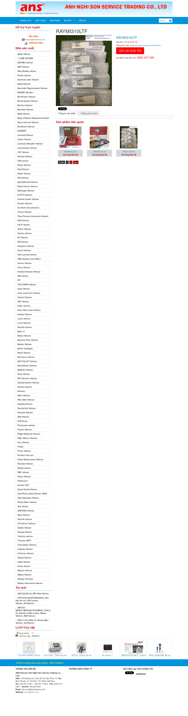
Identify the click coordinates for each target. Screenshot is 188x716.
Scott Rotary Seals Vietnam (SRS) (32, 493)
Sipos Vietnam (23, 514)
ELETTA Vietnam (24, 194)
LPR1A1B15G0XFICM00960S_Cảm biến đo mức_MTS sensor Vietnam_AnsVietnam (32, 600)
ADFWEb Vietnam (25, 62)
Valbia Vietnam (23, 561)
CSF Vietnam (23, 152)
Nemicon (21, 391)
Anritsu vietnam (24, 75)
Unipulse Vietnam (25, 549)
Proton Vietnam (24, 450)
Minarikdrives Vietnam (27, 365)
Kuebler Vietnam (24, 314)
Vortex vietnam (23, 566)
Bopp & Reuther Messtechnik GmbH (33, 118)
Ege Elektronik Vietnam (27, 182)
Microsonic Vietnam (26, 357)
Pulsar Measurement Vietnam (30, 459)
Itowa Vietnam (23, 288)
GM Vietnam (22, 241)
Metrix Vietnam (24, 352)
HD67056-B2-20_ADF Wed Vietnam (33, 593)
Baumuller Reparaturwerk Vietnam (32, 88)
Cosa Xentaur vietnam (27, 147)
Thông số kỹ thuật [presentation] (89, 113)
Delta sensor (22, 160)
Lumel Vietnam (24, 322)
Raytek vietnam (24, 468)
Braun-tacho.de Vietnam (28, 122)
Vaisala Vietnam (24, 557)
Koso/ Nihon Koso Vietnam (29, 310)
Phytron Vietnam (24, 429)
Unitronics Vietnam (25, 553)
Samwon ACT (23, 485)
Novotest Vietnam (25, 412)
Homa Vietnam (23, 267)
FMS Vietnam (23, 220)
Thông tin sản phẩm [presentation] (67, 113)
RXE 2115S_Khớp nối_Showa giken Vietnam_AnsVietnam (32, 621)
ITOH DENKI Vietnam (26, 284)
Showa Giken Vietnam (27, 502)
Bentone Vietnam (24, 105)
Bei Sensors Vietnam (26, 96)
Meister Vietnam (24, 344)
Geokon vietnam (24, 233)
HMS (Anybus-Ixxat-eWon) (29, 258)
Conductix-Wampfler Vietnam (30, 143)
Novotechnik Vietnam (26, 408)
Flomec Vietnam (24, 211)
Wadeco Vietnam (24, 570)
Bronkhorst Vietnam (26, 126)
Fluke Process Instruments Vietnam (32, 216)
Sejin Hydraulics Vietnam (28, 497)
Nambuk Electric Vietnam (28, 382)
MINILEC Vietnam (25, 369)
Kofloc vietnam (23, 305)
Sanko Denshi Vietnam (27, 489)
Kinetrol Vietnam (24, 297)
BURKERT (22, 130)
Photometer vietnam (26, 425)
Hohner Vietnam (24, 263)
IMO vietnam (23, 276)
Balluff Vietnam (23, 83)
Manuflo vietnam (24, 327)
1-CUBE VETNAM (25, 58)
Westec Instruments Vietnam (30, 583)
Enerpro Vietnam (24, 203)
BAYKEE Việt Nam (25, 92)
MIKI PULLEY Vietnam (27, 361)
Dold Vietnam (23, 169)
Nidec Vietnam (23, 395)
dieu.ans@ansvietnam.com (35, 40)
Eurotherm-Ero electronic (28, 207)
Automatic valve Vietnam (28, 79)
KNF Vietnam (23, 301)
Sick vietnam (22, 506)
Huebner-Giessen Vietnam (28, 271)
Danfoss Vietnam (24, 156)
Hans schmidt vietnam (27, 254)
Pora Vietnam (23, 442)
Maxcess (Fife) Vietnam (27, 340)
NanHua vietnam (24, 386)
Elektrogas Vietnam (25, 190)
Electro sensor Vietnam (27, 186)
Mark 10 (21, 331)
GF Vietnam (22, 237)
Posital (20, 446)
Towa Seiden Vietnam (26, 544)
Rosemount (22, 480)
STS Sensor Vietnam (26, 523)
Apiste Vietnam (24, 54)
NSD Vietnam (23, 416)
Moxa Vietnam (23, 374)
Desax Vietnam (24, 165)
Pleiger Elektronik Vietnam (28, 433)
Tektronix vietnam (25, 536)
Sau (75, 162)
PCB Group (22, 421)
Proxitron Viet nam (25, 455)
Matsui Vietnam (24, 335)
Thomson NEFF (24, 540)
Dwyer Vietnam (24, 173)
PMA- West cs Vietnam (27, 438)
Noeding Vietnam (24, 404)
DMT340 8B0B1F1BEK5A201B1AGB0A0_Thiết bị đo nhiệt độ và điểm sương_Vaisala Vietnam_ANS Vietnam (33, 611)
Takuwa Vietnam (24, 532)
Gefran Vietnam (24, 229)
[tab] (67, 113)
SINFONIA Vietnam (25, 510)
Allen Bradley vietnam (26, 71)
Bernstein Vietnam (25, 109)
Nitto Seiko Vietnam (26, 399)
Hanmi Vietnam (24, 250)
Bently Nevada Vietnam (27, 101)
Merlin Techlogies (25, 348)
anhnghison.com (31, 692)
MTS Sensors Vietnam (27, 378)
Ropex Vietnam (24, 476)
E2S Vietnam (23, 177)
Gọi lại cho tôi (130, 51)
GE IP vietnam (23, 224)
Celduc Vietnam (24, 139)
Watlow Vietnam (24, 574)
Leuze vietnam (23, 318)
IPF (19, 280)
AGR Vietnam (23, 66)
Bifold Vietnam (23, 113)
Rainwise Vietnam (25, 463)
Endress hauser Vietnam (28, 199)
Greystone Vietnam (25, 246)
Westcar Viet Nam (25, 579)
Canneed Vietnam (25, 135)
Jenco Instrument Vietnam (28, 293)
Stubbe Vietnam (24, 527)
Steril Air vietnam (24, 519)
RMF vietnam (23, 472)
